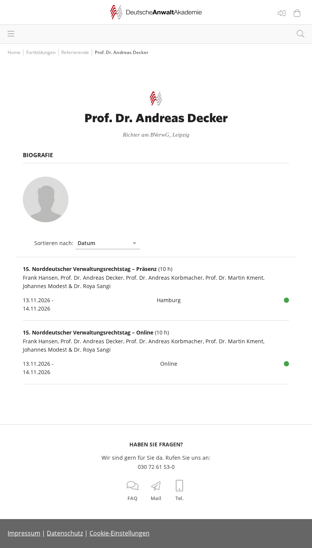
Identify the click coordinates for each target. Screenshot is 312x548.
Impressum (24, 533)
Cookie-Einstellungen (119, 533)
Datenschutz (65, 533)
